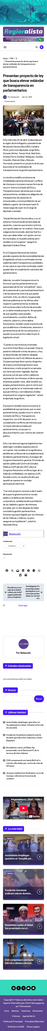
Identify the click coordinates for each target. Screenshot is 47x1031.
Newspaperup (38, 972)
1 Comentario (9, 101)
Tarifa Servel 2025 (16, 995)
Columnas (25, 979)
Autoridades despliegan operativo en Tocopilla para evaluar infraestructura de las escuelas (24, 694)
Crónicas (16, 985)
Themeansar (25, 975)
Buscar (12, 659)
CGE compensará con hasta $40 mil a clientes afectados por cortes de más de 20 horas (24, 732)
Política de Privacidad (13, 990)
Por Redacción (13, 97)
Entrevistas (38, 979)
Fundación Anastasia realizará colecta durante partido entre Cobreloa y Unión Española (24, 706)
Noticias (10, 807)
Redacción (15, 533)
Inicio (6, 979)
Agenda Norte (28, 985)
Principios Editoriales (34, 990)
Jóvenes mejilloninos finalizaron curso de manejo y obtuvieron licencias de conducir (25, 745)
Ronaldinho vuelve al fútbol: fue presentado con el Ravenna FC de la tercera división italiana (22, 719)
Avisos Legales (33, 995)
